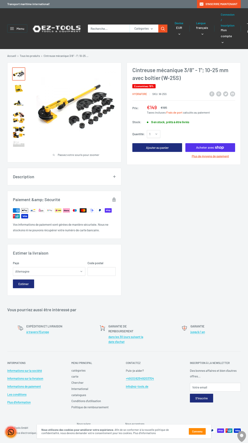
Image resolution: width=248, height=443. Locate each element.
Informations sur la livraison (25, 378)
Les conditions (17, 394)
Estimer (23, 284)
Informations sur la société (24, 370)
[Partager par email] (232, 94)
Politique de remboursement (90, 407)
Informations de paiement (24, 386)
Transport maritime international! (28, 4)
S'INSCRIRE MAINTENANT (221, 4)
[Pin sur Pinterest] (218, 94)
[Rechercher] (162, 29)
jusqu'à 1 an (197, 332)
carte (74, 376)
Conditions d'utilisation (86, 401)
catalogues (78, 395)
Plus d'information (19, 402)
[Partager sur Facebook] (211, 94)
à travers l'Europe (37, 332)
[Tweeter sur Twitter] (225, 94)
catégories (78, 370)
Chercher (77, 382)
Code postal (95, 263)
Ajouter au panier (157, 147)
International (79, 388)
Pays (16, 263)
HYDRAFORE (139, 94)
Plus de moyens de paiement (210, 156)
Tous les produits (30, 55)
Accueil (11, 55)
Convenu (197, 431)
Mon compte (226, 33)
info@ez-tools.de (137, 386)
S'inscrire (201, 398)
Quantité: (138, 134)
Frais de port (174, 112)
